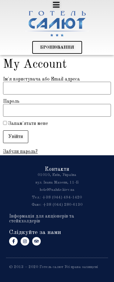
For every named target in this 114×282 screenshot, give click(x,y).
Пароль (11, 101)
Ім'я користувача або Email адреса (41, 79)
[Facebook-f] (13, 241)
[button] (57, 47)
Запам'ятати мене (27, 123)
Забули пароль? (20, 151)
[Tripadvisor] (36, 241)
